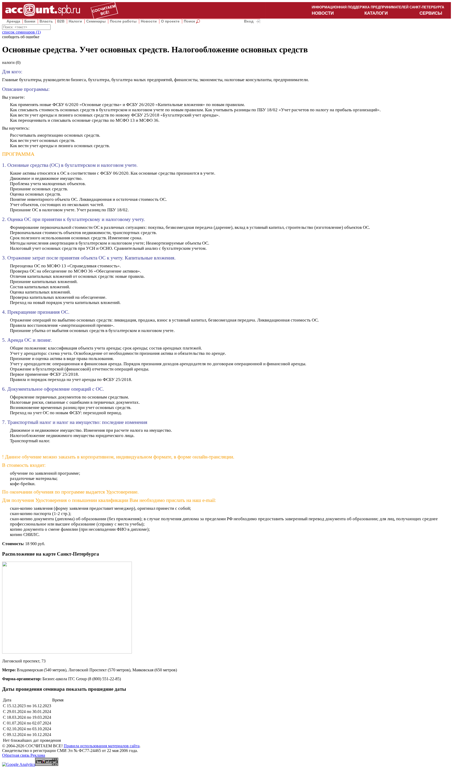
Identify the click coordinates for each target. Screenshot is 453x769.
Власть (46, 21)
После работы (123, 21)
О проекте (170, 21)
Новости (149, 21)
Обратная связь (16, 755)
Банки (29, 21)
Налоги (75, 21)
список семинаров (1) (21, 32)
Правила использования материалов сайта (101, 746)
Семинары (96, 21)
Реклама (37, 755)
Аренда (13, 21)
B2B (60, 21)
